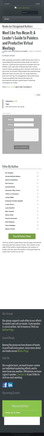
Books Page (23, 351)
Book (15, 101)
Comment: (10, 130)
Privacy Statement (25, 435)
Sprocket (31, 433)
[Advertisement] (22, 281)
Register (7, 4)
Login (37, 4)
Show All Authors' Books (22, 236)
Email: (10, 125)
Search (39, 12)
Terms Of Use (17, 435)
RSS (41, 173)
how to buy (11, 87)
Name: (10, 120)
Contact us (22, 374)
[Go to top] (24, 428)
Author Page (7, 330)
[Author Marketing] (22, 8)
